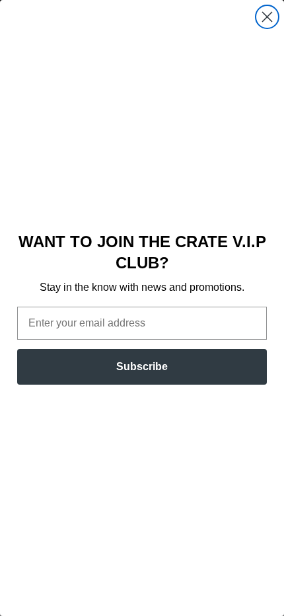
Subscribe (142, 366)
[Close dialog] (267, 16)
